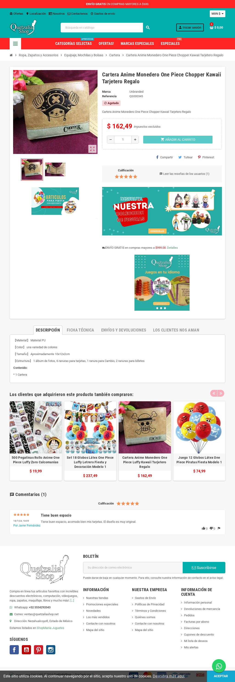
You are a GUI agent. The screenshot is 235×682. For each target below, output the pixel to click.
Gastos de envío (102, 13)
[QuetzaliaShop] (23, 27)
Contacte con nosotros (100, 623)
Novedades (93, 610)
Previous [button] (213, 393)
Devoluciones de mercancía (202, 609)
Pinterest (208, 157)
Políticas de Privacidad (149, 604)
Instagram (50, 649)
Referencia (109, 96)
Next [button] (220, 393)
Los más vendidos (98, 617)
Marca (106, 91)
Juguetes (58, 628)
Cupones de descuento (199, 634)
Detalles (172, 247)
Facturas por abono (196, 621)
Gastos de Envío (145, 598)
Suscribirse (206, 567)
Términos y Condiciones (150, 610)
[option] (35, 441)
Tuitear (188, 157)
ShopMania (44, 628)
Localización (36, 13)
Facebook (14, 649)
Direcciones (192, 628)
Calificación (126, 170)
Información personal (198, 602)
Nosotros (58, 13)
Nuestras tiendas (97, 598)
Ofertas (16, 13)
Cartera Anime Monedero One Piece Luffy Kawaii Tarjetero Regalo (144, 462)
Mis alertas (191, 647)
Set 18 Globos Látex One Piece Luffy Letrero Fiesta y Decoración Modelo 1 (90, 462)
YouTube (26, 649)
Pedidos (189, 615)
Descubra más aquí (168, 676)
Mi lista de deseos (196, 641)
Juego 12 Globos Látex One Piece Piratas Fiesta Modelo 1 (199, 460)
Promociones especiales (102, 604)
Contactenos (79, 13)
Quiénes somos (145, 617)
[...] (72, 600)
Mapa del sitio (95, 630)
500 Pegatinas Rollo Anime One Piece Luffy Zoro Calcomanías (36, 460)
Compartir (166, 157)
